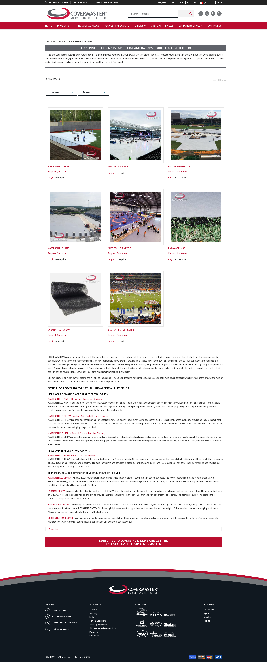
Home (47, 41)
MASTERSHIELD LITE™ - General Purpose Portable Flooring (76, 433)
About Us (93, 609)
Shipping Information (98, 624)
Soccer (67, 41)
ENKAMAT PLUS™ (56, 491)
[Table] (219, 78)
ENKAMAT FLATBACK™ (59, 504)
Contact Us (94, 635)
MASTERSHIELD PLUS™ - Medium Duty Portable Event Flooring (78, 416)
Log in (51, 177)
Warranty (93, 613)
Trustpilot (53, 529)
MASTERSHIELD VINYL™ (59, 477)
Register (191, 2)
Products (57, 41)
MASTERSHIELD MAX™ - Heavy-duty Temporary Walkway (75, 399)
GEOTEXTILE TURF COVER (61, 517)
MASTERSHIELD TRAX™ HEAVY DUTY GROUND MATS (73, 455)
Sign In (206, 613)
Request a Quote (166, 2)
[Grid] (224, 78)
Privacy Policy (95, 632)
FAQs (91, 617)
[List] (214, 78)
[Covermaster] (58, 13)
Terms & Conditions (97, 621)
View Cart (208, 617)
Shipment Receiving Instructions (102, 628)
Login (181, 2)
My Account (209, 609)
